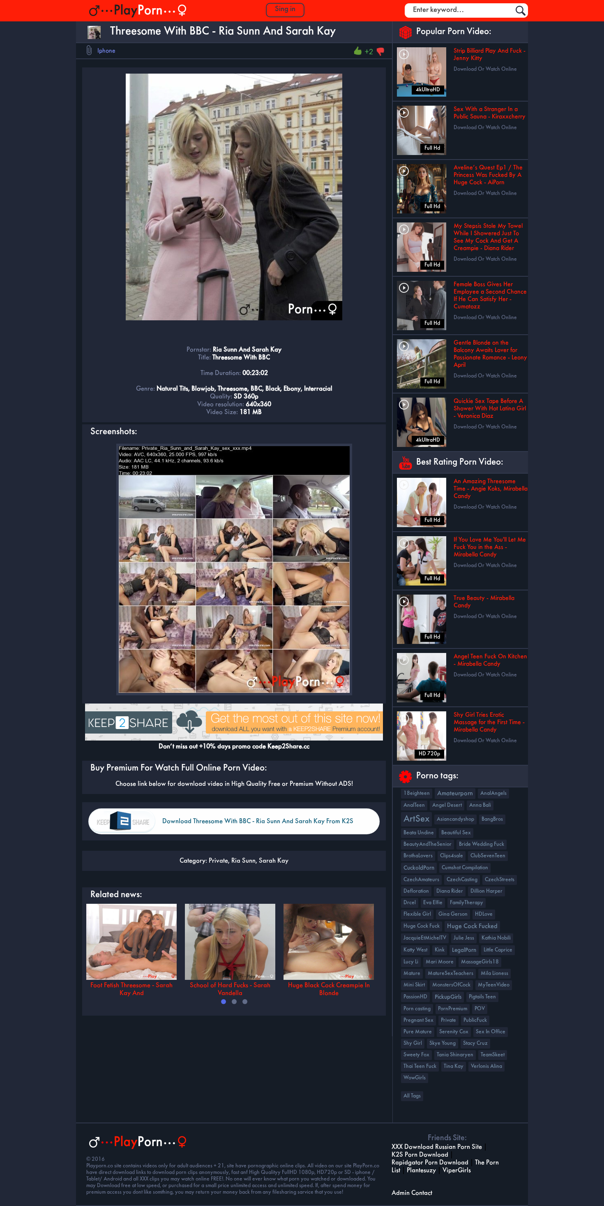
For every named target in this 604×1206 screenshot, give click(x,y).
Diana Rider (449, 891)
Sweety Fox (416, 1055)
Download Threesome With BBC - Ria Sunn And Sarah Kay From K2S (257, 821)
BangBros (492, 819)
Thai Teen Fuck (419, 1066)
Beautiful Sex (456, 833)
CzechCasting (462, 879)
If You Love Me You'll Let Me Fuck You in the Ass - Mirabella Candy (490, 547)
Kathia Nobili (496, 938)
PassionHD (415, 997)
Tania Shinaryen (455, 1055)
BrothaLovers (418, 856)
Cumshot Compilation (465, 867)
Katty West (415, 950)
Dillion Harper (486, 891)
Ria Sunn (243, 861)
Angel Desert (447, 805)
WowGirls (414, 1078)
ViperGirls (457, 1170)
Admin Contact (412, 1193)
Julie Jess (464, 938)
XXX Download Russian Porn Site (437, 1147)
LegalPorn (464, 950)
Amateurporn (455, 793)
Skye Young (442, 1043)
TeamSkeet (493, 1055)
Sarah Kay (273, 861)
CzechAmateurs (421, 879)
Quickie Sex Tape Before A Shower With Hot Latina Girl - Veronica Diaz (490, 408)
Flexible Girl (417, 914)
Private (218, 861)
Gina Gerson (453, 914)
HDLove (484, 914)
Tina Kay (453, 1066)
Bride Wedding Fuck (481, 844)
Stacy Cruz (475, 1043)
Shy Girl (412, 1043)
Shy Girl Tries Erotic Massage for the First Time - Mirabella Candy (489, 722)
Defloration (416, 891)
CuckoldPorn (418, 868)
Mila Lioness (494, 973)
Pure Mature (417, 1032)
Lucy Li (410, 962)
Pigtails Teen (482, 997)
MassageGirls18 (480, 962)
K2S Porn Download (420, 1155)
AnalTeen (414, 805)
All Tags (412, 1096)
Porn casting (417, 1009)
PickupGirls (448, 997)
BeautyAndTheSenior (427, 844)
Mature (411, 973)
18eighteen (416, 793)
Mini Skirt (414, 985)
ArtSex (416, 819)
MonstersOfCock (451, 985)
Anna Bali (480, 805)
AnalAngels (493, 793)
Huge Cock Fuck (421, 926)
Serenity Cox (453, 1032)
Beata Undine (418, 833)
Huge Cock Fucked (472, 926)
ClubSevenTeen (487, 856)
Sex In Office (490, 1032)
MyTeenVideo (493, 985)
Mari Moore (440, 962)
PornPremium (452, 1009)
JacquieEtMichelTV (424, 938)
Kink (440, 950)
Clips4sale (451, 856)
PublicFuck (475, 1020)
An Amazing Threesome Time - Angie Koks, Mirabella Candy (491, 489)
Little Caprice (498, 950)
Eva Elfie (433, 902)
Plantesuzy (421, 1170)
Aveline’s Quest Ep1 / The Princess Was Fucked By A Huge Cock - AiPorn (488, 175)
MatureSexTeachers (450, 973)
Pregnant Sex (418, 1020)
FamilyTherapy (466, 902)
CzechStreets (499, 879)
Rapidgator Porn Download (430, 1163)
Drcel (409, 902)
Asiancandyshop (455, 819)
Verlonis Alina (486, 1066)
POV (480, 1009)
